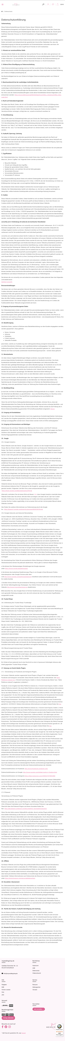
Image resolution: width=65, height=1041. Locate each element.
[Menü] (62, 1024)
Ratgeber (4, 984)
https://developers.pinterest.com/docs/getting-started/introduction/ (25, 808)
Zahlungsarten (36, 987)
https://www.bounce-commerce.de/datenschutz (20, 878)
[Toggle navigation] (2, 4)
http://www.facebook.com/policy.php (36, 768)
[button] (43, 4)
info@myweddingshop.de (11, 973)
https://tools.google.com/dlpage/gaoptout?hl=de (17, 491)
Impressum (35, 965)
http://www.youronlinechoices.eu (17, 587)
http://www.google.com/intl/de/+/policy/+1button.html (40, 772)
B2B (3, 987)
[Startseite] (2, 11)
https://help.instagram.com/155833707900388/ (39, 776)
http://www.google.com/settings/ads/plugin (17, 576)
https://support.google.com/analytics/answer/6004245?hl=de (23, 509)
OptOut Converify (6, 282)
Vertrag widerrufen (8, 1018)
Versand (34, 989)
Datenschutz (35, 970)
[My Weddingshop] (16, 4)
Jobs (3, 995)
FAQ (3, 992)
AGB (33, 968)
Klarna (52, 409)
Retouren (35, 984)
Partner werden (6, 989)
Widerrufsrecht (36, 973)
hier (60, 704)
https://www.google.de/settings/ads (16, 568)
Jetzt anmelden (38, 1009)
